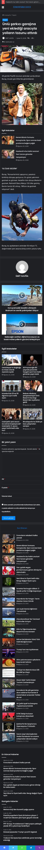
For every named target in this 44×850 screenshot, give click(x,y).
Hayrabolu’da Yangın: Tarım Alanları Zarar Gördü (27, 600)
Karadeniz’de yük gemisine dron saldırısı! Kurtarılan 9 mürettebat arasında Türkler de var (28, 694)
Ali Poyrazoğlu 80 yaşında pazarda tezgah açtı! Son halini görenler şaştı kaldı (32, 370)
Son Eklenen (22, 528)
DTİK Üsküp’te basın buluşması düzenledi (25, 715)
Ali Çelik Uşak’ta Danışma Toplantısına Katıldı (26, 704)
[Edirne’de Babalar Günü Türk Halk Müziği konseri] (8, 642)
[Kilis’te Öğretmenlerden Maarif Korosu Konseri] (8, 632)
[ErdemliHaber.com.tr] (22, 7)
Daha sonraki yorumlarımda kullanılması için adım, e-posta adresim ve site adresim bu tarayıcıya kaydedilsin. (21, 508)
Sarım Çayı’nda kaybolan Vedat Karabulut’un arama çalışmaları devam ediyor (27, 736)
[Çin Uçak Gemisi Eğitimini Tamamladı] (8, 612)
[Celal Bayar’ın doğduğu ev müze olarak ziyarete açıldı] (11, 359)
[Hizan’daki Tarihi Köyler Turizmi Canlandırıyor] (8, 683)
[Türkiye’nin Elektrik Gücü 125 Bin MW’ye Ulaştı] (8, 673)
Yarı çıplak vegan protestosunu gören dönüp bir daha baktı (29, 569)
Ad (3, 479)
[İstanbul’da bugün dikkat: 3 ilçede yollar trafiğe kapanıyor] (8, 591)
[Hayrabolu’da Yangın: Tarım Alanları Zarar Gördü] (8, 602)
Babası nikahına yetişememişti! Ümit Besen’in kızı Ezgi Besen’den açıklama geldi (31, 397)
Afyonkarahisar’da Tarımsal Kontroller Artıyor (28, 620)
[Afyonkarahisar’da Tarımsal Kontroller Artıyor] (8, 622)
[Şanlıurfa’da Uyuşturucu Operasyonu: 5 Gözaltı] (8, 727)
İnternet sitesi (7, 496)
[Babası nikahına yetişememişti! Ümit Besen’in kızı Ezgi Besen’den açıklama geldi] (32, 385)
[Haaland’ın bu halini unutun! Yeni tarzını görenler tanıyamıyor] (8, 154)
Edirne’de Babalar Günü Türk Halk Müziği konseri (28, 640)
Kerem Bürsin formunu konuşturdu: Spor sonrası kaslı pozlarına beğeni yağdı (28, 140)
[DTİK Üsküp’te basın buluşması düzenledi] (8, 717)
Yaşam (14, 15)
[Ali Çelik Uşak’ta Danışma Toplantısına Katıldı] (8, 706)
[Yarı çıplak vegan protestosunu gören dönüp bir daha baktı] (8, 570)
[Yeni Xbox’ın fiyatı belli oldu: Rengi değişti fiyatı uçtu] (8, 581)
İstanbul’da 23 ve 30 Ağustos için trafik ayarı (10, 395)
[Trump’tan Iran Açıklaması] (8, 652)
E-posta (5, 487)
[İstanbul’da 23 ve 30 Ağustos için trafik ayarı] (11, 385)
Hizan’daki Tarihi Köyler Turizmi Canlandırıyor (26, 681)
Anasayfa (7, 15)
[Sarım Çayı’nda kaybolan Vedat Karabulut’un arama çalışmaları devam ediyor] (8, 737)
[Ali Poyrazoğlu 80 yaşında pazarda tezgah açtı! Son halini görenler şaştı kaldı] (32, 359)
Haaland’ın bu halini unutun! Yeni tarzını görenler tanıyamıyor (27, 154)
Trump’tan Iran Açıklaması (27, 649)
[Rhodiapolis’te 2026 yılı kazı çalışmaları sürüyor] (32, 413)
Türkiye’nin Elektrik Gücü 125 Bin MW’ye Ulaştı (27, 671)
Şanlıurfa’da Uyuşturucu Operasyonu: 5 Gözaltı (26, 725)
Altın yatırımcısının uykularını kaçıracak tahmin (28, 661)
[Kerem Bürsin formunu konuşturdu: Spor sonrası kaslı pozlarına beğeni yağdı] (8, 140)
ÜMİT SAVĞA (9, 38)
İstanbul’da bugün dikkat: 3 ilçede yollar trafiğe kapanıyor (29, 589)
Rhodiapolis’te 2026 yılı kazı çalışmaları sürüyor (32, 424)
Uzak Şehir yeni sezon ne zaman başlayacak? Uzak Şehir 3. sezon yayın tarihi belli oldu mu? (11, 426)
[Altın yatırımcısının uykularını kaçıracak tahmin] (8, 663)
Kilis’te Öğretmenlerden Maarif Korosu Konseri (26, 630)
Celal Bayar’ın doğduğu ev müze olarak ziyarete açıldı (11, 369)
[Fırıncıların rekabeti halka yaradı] (8, 538)
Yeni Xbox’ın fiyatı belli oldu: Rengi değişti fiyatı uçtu (27, 579)
